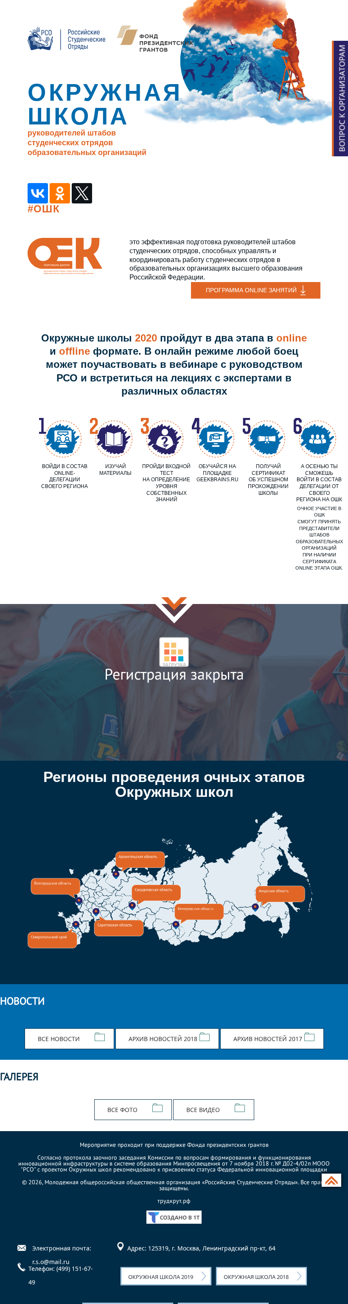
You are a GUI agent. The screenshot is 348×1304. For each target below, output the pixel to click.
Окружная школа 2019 (160, 1277)
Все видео (203, 1110)
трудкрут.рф (174, 1201)
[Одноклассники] (60, 193)
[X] (82, 193)
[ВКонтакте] (38, 193)
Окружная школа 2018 (256, 1277)
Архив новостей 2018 (163, 1039)
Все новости (59, 1039)
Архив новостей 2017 (267, 1039)
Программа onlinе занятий (251, 290)
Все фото (122, 1110)
